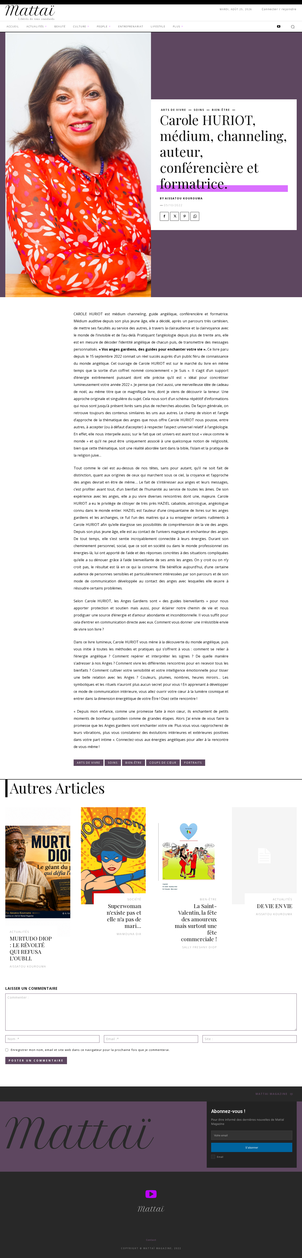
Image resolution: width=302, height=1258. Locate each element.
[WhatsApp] (194, 216)
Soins (199, 110)
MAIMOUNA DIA (129, 934)
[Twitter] (174, 216)
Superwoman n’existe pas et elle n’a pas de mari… (124, 915)
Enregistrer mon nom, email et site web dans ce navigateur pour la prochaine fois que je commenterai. (90, 1050)
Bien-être (221, 110)
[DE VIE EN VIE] (264, 855)
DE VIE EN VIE (274, 905)
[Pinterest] (184, 216)
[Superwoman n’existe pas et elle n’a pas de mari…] (113, 855)
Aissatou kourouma (184, 198)
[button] (293, 27)
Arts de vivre (173, 110)
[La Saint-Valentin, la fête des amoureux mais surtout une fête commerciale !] (188, 855)
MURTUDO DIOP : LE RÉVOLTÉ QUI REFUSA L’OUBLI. (31, 948)
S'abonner (251, 1147)
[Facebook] (164, 216)
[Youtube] (278, 26)
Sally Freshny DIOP (199, 947)
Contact (151, 1239)
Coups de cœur (162, 763)
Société (134, 899)
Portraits (193, 763)
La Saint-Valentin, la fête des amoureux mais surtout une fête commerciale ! (196, 922)
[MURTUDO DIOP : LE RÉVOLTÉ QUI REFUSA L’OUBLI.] (37, 872)
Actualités (19, 932)
